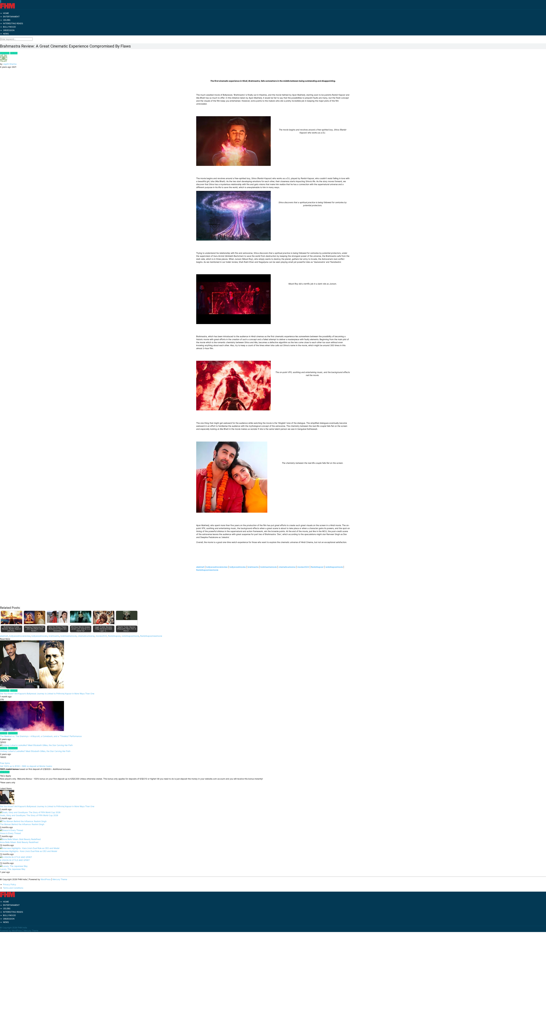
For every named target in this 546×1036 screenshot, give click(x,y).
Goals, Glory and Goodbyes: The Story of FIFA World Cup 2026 (29, 815)
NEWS (6, 33)
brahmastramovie (268, 567)
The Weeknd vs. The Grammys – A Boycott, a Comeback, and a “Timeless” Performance (41, 736)
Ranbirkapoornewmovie (207, 570)
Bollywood (5, 53)
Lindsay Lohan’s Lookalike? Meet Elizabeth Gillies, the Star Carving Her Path (35, 751)
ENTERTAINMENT (11, 16)
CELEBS (6, 20)
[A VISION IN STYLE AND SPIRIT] (16, 857)
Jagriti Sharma (9, 64)
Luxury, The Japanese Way (12, 869)
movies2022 (303, 567)
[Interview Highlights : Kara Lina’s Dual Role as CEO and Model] (29, 848)
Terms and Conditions (13, 888)
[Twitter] (0, 1)
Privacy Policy (9, 884)
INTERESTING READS (13, 23)
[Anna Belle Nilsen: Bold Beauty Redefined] (20, 839)
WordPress (46, 879)
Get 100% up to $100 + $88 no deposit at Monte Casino (26, 766)
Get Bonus (5, 772)
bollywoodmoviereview (217, 567)
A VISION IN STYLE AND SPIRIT (15, 860)
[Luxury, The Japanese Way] (14, 866)
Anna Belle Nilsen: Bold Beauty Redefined (19, 842)
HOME (6, 13)
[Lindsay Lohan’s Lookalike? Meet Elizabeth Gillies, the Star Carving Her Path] (273, 745)
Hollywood (13, 733)
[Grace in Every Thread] (11, 830)
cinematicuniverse (287, 567)
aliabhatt (200, 567)
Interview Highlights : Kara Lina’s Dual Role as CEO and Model (28, 851)
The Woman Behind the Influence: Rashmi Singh (22, 824)
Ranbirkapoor (317, 567)
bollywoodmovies (237, 567)
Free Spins (5, 763)
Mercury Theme (59, 879)
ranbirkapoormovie (334, 567)
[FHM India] (7, 8)
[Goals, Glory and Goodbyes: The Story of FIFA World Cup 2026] (30, 812)
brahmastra (253, 567)
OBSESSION (9, 30)
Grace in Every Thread (10, 833)
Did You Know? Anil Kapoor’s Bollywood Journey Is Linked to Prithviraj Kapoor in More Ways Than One (47, 693)
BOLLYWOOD (9, 27)
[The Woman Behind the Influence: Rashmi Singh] (23, 821)
